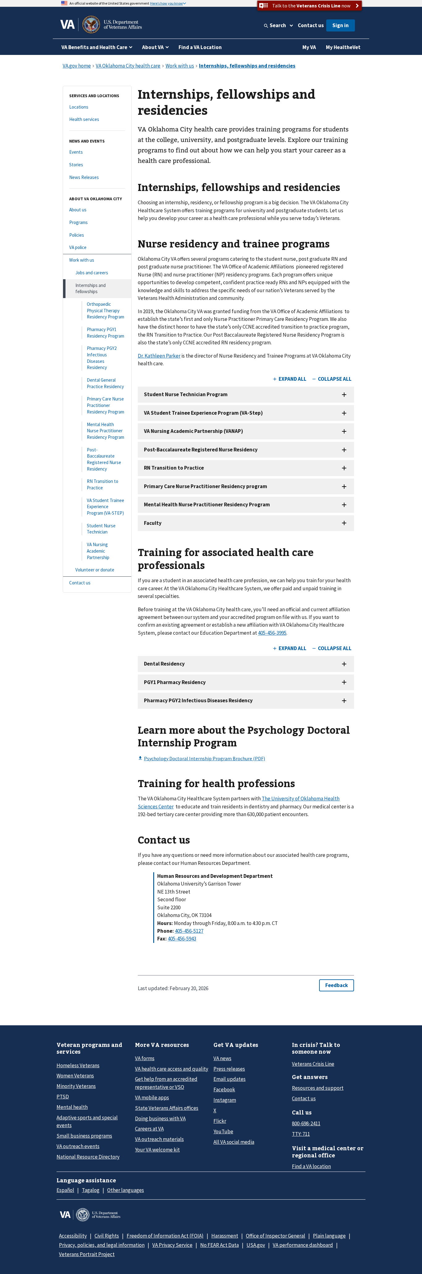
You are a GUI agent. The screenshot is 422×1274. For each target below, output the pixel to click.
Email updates (229, 1079)
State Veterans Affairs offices (166, 1108)
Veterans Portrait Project (87, 1254)
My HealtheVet (343, 47)
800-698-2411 (306, 1123)
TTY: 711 (301, 1134)
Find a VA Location (200, 47)
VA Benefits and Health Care (94, 47)
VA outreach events (78, 1146)
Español (65, 1190)
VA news (222, 1058)
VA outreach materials (159, 1139)
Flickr (219, 1121)
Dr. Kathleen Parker (159, 355)
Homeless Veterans (78, 1065)
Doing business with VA (160, 1118)
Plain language (329, 1235)
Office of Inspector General (275, 1235)
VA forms (144, 1058)
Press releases (229, 1068)
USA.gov (256, 1245)
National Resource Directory (88, 1156)
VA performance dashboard (303, 1245)
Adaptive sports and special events (87, 1121)
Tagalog (90, 1190)
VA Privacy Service (172, 1245)
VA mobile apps (152, 1097)
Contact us (311, 25)
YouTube (223, 1131)
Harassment (224, 1235)
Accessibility (73, 1235)
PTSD (63, 1096)
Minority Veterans (76, 1086)
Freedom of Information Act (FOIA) (165, 1235)
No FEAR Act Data (219, 1245)
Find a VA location (311, 1166)
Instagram (224, 1100)
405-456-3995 (272, 632)
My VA (309, 47)
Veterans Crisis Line (313, 1063)
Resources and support (318, 1088)
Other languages (125, 1190)
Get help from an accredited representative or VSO (166, 1083)
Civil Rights (107, 1235)
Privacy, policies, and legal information (102, 1245)
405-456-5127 (189, 930)
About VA (153, 47)
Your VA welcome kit (157, 1149)
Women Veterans (75, 1075)
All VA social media (233, 1142)
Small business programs (84, 1135)
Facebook (224, 1089)
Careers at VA (149, 1128)
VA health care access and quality (171, 1068)
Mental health (72, 1107)
